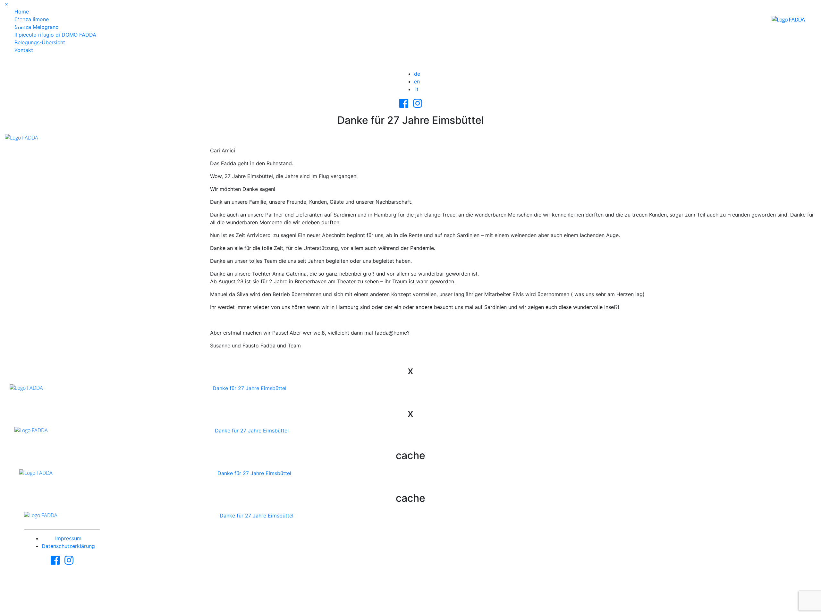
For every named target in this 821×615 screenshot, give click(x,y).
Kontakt (23, 50)
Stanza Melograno (36, 27)
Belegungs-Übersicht (39, 42)
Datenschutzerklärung (68, 546)
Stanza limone (31, 19)
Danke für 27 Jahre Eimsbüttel (249, 388)
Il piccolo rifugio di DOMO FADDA (55, 34)
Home (21, 11)
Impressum (68, 538)
